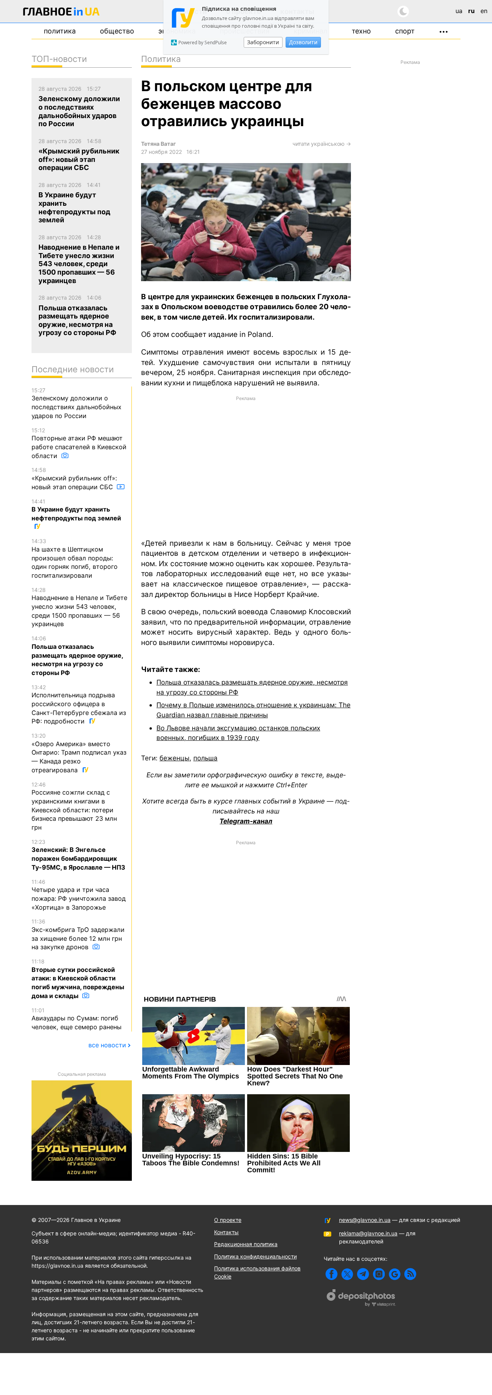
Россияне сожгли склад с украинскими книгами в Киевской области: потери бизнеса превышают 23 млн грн (74, 806)
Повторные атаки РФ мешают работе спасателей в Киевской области (79, 443)
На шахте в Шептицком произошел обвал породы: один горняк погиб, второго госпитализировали (75, 558)
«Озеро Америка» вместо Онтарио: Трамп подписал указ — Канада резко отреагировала (79, 753)
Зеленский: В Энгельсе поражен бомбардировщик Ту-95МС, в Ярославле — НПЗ (78, 854)
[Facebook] (331, 1274)
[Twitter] (347, 1274)
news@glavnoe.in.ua (365, 1220)
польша (205, 758)
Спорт (405, 31)
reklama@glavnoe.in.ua (368, 1233)
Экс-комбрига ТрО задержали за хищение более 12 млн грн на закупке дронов (78, 934)
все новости (107, 1045)
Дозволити (303, 42)
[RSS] (410, 1274)
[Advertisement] (246, 466)
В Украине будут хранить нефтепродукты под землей (76, 510)
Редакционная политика (246, 1244)
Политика (60, 31)
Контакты (226, 1232)
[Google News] (395, 1274)
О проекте (227, 1220)
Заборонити (263, 42)
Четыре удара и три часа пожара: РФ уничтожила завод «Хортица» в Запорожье (79, 894)
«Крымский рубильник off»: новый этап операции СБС (74, 478)
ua (458, 11)
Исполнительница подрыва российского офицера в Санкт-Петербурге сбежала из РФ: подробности (79, 704)
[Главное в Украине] (61, 13)
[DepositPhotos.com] (361, 1298)
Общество (117, 31)
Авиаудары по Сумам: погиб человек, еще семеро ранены (76, 1019)
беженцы (174, 758)
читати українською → (322, 143)
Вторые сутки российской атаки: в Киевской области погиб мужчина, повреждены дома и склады (78, 979)
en (483, 11)
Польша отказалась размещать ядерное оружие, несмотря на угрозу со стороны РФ (77, 656)
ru (471, 11)
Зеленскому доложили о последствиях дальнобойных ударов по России (76, 403)
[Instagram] (379, 1274)
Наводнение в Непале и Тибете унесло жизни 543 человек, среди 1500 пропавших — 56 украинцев (79, 607)
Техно (361, 31)
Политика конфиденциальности (255, 1256)
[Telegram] (363, 1274)
